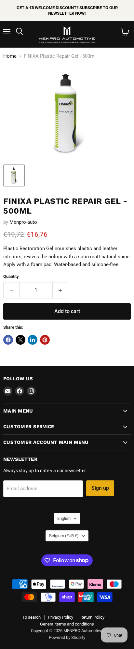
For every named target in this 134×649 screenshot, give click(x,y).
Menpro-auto (23, 222)
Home (10, 56)
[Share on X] (20, 340)
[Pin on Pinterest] (45, 340)
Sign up (100, 488)
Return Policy (92, 617)
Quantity (11, 276)
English (64, 518)
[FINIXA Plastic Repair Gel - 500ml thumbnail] (14, 175)
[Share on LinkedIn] (32, 340)
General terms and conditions (67, 624)
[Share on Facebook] (8, 340)
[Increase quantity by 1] (61, 290)
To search (31, 617)
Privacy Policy (60, 617)
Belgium (64, 535)
